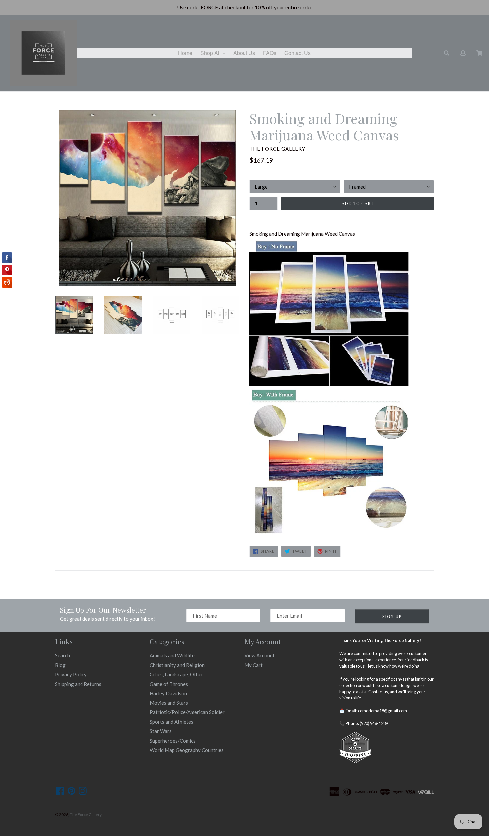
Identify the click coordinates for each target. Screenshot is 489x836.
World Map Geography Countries (187, 750)
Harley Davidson (168, 693)
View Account (259, 655)
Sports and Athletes (171, 722)
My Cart (253, 665)
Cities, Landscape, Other (176, 674)
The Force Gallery (86, 814)
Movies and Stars (169, 703)
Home (185, 53)
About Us (244, 53)
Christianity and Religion (177, 665)
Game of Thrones (169, 684)
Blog (60, 665)
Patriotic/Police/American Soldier (187, 712)
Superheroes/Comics (173, 741)
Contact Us (297, 53)
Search (62, 655)
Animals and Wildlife (172, 655)
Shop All (214, 53)
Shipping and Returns (78, 684)
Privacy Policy (71, 674)
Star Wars (161, 731)
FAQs (269, 53)
